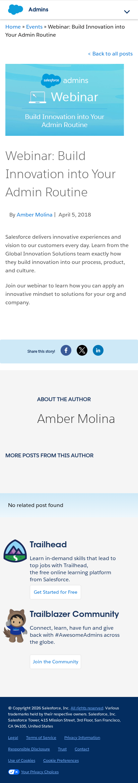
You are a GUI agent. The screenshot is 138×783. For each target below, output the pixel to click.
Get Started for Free (55, 592)
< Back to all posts (110, 53)
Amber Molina (76, 418)
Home (13, 26)
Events (34, 26)
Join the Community (55, 662)
